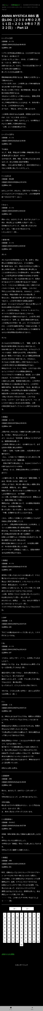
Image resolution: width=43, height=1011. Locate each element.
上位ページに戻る (8, 954)
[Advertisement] (21, 987)
